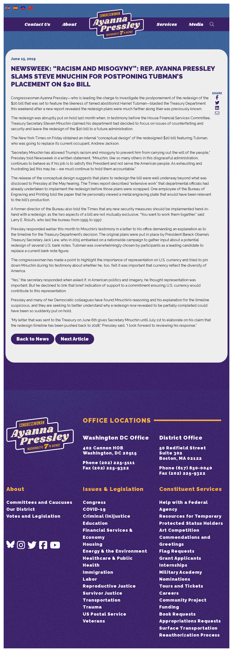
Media (196, 24)
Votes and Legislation (33, 516)
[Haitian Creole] (23, 7)
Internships (173, 565)
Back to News (32, 339)
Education (95, 523)
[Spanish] (15, 7)
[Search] (212, 24)
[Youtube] (55, 545)
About (69, 24)
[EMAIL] (217, 113)
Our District (20, 509)
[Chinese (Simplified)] (30, 7)
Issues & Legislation (113, 489)
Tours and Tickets (181, 586)
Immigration (98, 572)
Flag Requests (177, 551)
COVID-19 (94, 509)
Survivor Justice (103, 593)
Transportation (102, 600)
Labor (90, 579)
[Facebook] (43, 545)
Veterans (94, 621)
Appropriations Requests (190, 621)
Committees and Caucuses (39, 502)
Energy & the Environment (115, 551)
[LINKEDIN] (217, 108)
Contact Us (37, 24)
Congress (94, 502)
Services (167, 24)
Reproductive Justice (109, 586)
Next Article (75, 339)
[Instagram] (21, 545)
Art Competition (179, 530)
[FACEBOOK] (217, 97)
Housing (93, 544)
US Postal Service (105, 614)
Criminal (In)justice (107, 516)
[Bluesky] (10, 544)
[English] (7, 7)
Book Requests (177, 614)
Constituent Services (190, 489)
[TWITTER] (217, 103)
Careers (169, 593)
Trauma (92, 607)
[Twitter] (32, 545)
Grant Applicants (180, 558)
